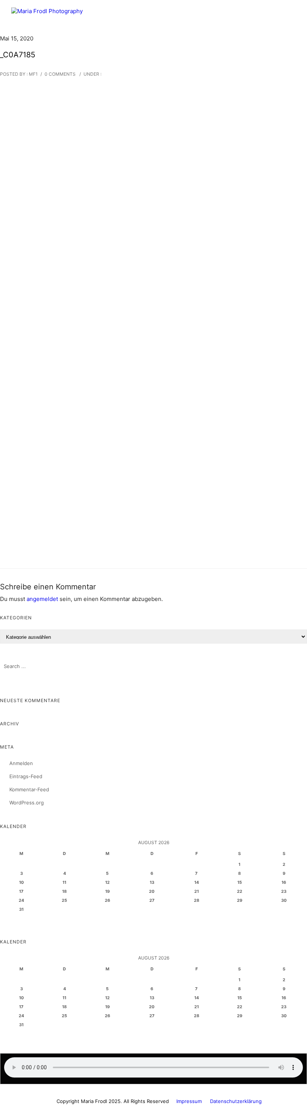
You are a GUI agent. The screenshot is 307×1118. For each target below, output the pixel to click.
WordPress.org (26, 803)
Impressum (189, 1101)
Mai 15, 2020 (16, 38)
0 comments (60, 74)
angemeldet (42, 598)
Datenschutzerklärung (236, 1101)
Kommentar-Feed (29, 789)
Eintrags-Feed (25, 776)
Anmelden (21, 763)
